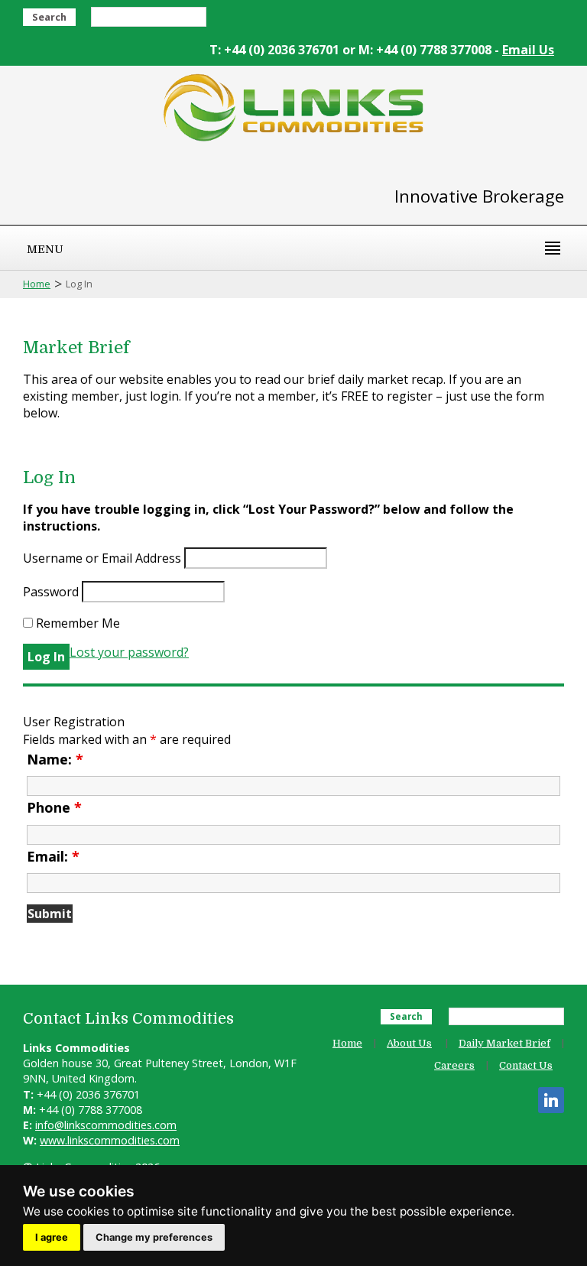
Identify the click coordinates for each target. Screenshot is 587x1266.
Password (51, 591)
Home (36, 284)
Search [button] (49, 17)
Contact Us (526, 1065)
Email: (53, 856)
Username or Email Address (102, 558)
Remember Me (76, 623)
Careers (454, 1065)
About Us (409, 1043)
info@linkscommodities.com (106, 1125)
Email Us (528, 49)
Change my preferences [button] (154, 1237)
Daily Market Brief (504, 1043)
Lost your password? (129, 652)
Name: (55, 759)
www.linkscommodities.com (110, 1140)
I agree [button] (51, 1237)
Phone (54, 807)
